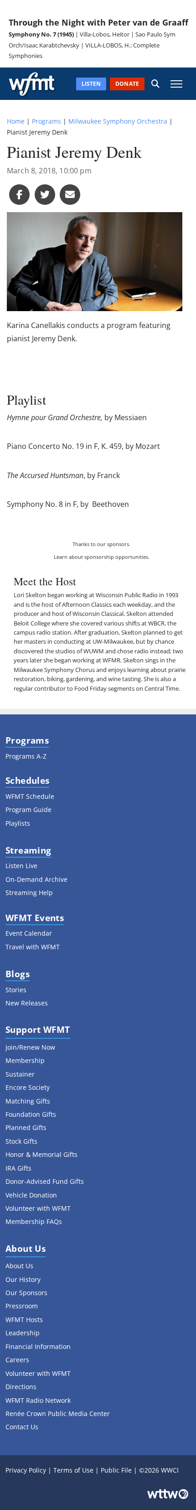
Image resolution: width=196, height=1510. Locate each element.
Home (16, 121)
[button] (155, 84)
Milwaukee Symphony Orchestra (117, 121)
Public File (116, 1470)
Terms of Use (73, 1470)
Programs (46, 121)
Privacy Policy (25, 1470)
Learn (60, 556)
